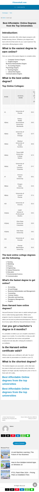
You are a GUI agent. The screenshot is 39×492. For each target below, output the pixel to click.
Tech (11, 13)
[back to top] (35, 484)
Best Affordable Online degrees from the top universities (15, 380)
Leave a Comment (19, 443)
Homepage (5, 13)
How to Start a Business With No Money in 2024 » (29, 417)
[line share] (27, 436)
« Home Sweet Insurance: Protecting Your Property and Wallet (9, 418)
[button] (19, 7)
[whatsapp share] (22, 436)
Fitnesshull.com (19, 2)
